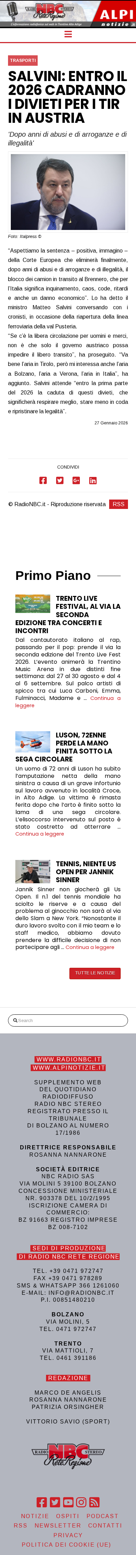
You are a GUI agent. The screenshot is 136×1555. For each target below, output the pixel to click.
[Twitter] (55, 1502)
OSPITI (68, 1516)
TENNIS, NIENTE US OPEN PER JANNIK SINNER (86, 872)
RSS (118, 504)
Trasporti (23, 60)
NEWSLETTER (58, 1526)
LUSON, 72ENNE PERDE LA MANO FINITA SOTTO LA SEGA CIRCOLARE (63, 747)
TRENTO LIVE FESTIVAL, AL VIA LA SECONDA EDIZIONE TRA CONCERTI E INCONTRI (68, 614)
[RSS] (94, 1502)
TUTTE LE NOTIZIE (95, 972)
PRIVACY (68, 1535)
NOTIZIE (35, 1516)
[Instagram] (81, 1502)
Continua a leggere (39, 833)
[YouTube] (68, 1502)
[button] (68, 34)
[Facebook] (42, 1502)
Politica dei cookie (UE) (66, 1545)
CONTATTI (105, 1526)
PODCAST (102, 1516)
